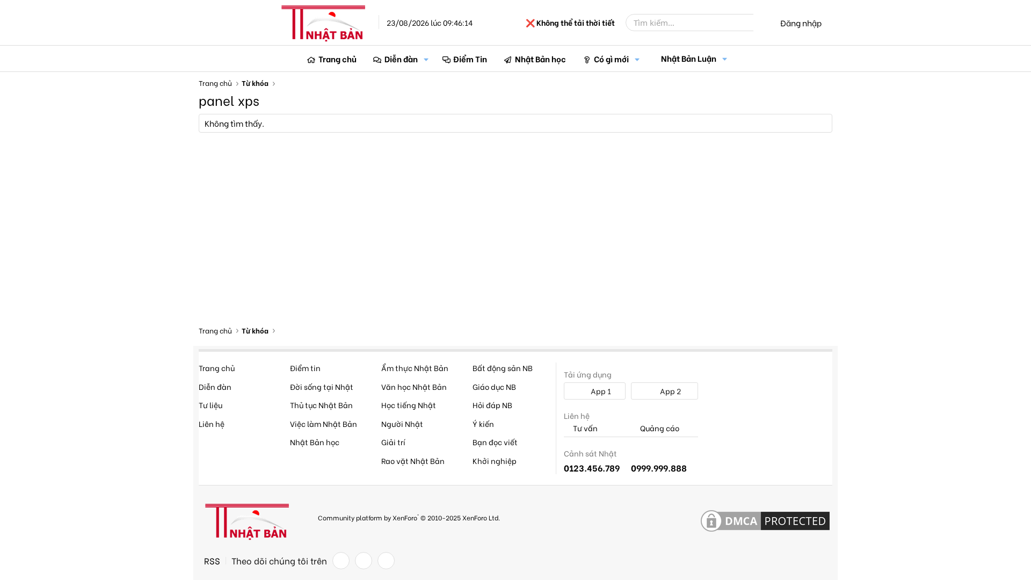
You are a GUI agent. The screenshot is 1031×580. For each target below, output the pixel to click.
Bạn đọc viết (495, 441)
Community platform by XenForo (409, 517)
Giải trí (393, 441)
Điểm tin (305, 367)
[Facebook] (341, 560)
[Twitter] (363, 560)
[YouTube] (386, 560)
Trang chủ (337, 58)
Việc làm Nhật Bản (323, 423)
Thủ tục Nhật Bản (321, 404)
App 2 (669, 390)
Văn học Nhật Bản (414, 386)
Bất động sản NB (503, 367)
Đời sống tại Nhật (321, 386)
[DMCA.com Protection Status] (765, 521)
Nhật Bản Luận (688, 58)
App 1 (600, 390)
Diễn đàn (401, 58)
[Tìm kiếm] (760, 22)
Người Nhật (402, 423)
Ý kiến (483, 423)
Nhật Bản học (540, 58)
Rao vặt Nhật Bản (413, 460)
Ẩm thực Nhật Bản (414, 367)
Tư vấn (584, 428)
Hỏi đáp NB (492, 404)
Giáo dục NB (494, 386)
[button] (426, 59)
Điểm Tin (470, 58)
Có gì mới (611, 58)
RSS (212, 560)
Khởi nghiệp (495, 460)
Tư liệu (210, 404)
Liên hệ (211, 423)
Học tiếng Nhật (408, 404)
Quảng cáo (658, 428)
